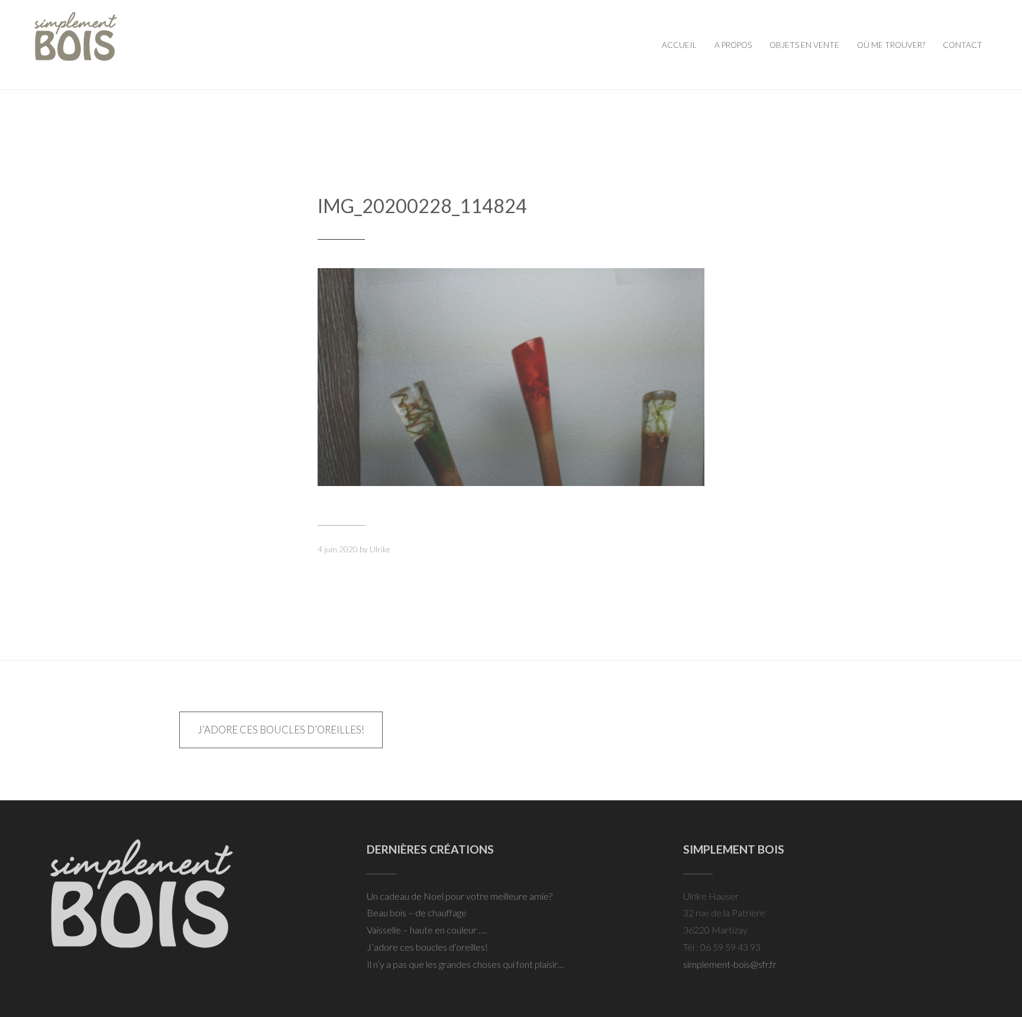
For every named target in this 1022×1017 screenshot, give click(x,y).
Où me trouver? (891, 45)
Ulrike (380, 549)
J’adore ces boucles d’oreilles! (281, 729)
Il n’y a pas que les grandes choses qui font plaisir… (465, 964)
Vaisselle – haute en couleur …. (427, 929)
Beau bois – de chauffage (417, 912)
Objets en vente (804, 45)
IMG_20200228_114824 (422, 205)
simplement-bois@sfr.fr (730, 964)
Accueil (679, 45)
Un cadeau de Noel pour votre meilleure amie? (459, 896)
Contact (962, 45)
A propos (733, 45)
